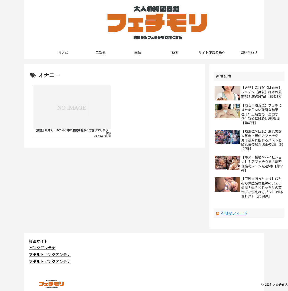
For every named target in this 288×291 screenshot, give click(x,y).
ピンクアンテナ (42, 248)
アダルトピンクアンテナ (50, 261)
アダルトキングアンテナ (50, 254)
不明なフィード (234, 213)
